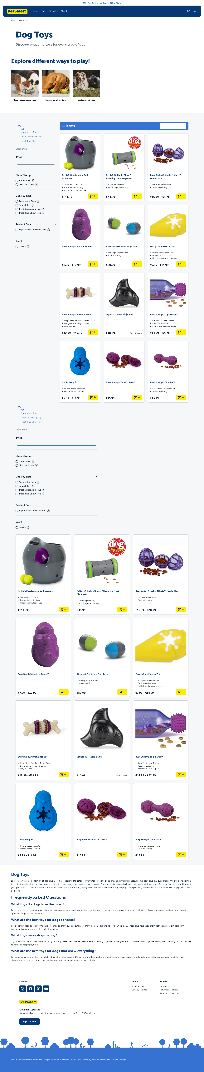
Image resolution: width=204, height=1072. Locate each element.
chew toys (184, 910)
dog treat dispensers (147, 884)
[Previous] (58, 3)
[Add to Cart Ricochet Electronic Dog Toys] (137, 264)
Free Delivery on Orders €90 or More (104, 3)
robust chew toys (57, 957)
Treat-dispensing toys (97, 941)
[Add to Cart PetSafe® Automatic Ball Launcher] (93, 196)
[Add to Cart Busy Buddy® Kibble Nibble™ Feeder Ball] (181, 196)
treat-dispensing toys (104, 925)
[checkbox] (17, 181)
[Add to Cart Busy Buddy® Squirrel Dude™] (93, 264)
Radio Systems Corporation (30, 1060)
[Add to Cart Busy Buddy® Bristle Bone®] (93, 332)
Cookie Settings (119, 1060)
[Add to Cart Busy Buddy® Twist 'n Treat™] (137, 397)
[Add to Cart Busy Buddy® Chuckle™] (181, 397)
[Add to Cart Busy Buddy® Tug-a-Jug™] (181, 332)
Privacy (64, 1060)
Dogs (35, 11)
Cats (44, 11)
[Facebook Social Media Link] (30, 988)
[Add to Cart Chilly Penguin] (93, 397)
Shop (13, 21)
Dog (20, 21)
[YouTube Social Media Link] (46, 988)
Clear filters (21, 149)
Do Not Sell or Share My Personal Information (90, 1060)
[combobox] (173, 126)
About (64, 11)
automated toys (82, 925)
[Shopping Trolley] (188, 11)
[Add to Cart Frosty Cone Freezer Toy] (181, 264)
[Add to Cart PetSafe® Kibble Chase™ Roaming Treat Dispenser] (137, 196)
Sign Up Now (29, 1021)
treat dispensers (104, 910)
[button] (35, 11)
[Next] (146, 3)
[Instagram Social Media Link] (22, 988)
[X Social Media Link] (38, 988)
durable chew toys (141, 941)
